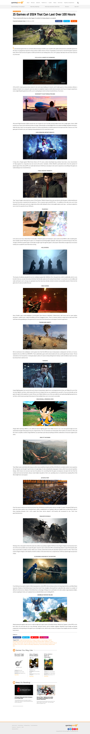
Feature (19, 11)
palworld (47, 643)
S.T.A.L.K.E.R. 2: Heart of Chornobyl (25, 644)
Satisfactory (36, 644)
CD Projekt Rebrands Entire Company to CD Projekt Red (23, 698)
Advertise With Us (15, 728)
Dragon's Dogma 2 (36, 640)
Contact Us (14, 727)
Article (15, 11)
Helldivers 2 (47, 641)
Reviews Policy (27, 725)
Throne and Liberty (43, 644)
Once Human (41, 643)
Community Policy (34, 725)
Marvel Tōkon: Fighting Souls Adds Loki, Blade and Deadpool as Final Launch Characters (45, 698)
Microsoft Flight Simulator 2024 (31, 643)
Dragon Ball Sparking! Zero (25, 640)
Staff (23, 727)
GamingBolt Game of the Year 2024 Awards (22, 641)
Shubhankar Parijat (21, 21)
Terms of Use (14, 725)
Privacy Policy (20, 725)
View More (17, 674)
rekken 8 (51, 643)
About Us (18, 727)
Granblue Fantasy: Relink (38, 641)
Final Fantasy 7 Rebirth (46, 640)
